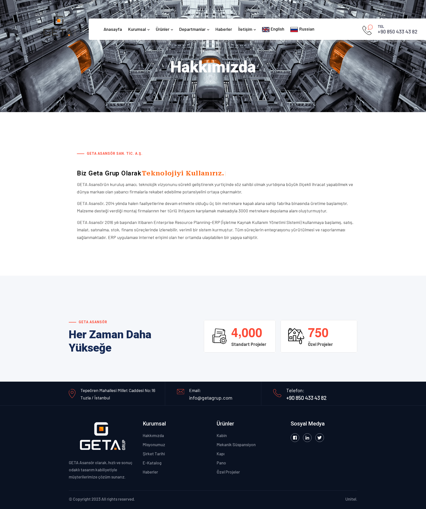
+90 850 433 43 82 (397, 31)
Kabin (222, 435)
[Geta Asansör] (60, 26)
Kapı (221, 453)
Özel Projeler (228, 471)
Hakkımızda (153, 435)
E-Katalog (152, 462)
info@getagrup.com (210, 398)
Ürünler (162, 29)
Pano (221, 462)
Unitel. (351, 498)
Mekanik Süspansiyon (236, 444)
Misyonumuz (154, 444)
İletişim (245, 29)
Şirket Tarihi (154, 453)
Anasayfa (113, 29)
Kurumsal (137, 29)
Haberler (223, 29)
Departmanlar (192, 29)
